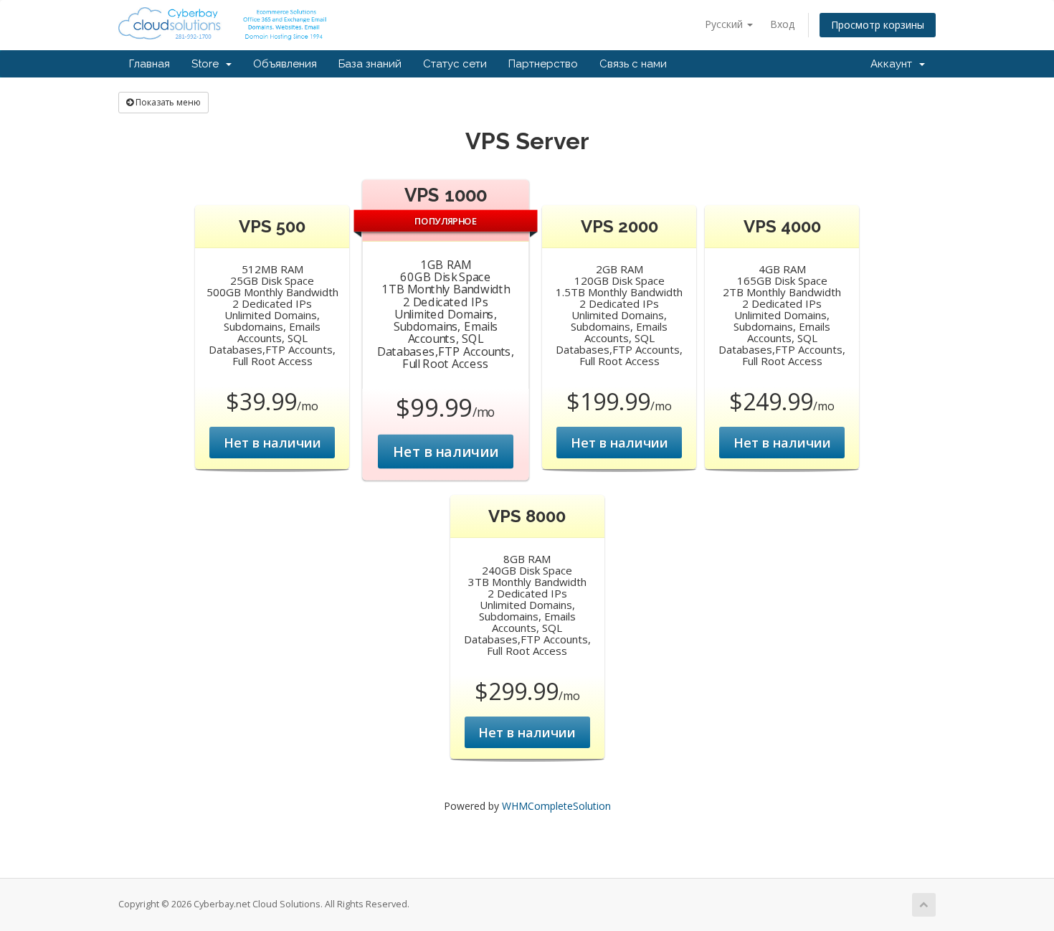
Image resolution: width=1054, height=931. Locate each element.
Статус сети (455, 63)
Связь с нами (633, 63)
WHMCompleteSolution (556, 806)
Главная (149, 63)
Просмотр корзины (877, 25)
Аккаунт (894, 63)
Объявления (285, 63)
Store (207, 63)
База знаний (370, 63)
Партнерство (543, 63)
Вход (782, 24)
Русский (725, 24)
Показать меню (167, 102)
